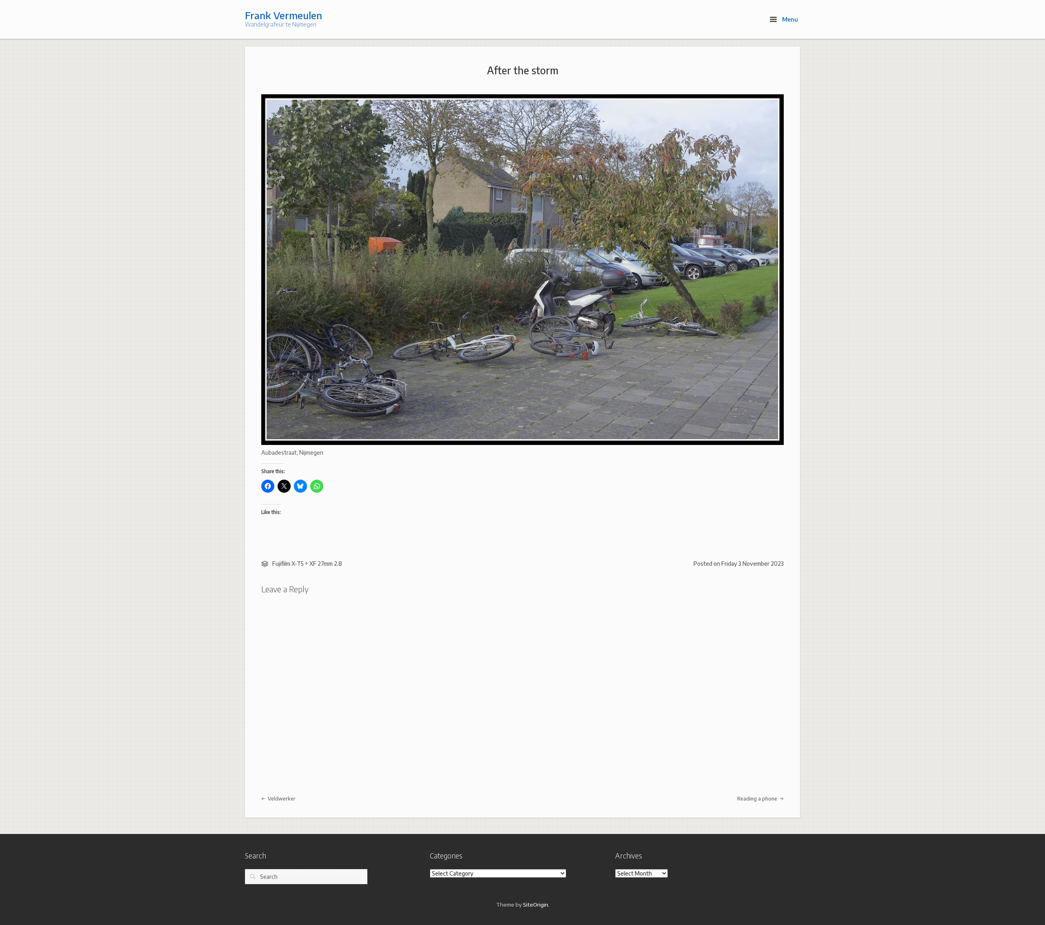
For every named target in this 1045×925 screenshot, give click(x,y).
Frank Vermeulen (283, 15)
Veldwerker (281, 798)
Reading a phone (757, 798)
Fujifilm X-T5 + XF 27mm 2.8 (307, 563)
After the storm (522, 70)
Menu (789, 19)
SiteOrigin (535, 904)
